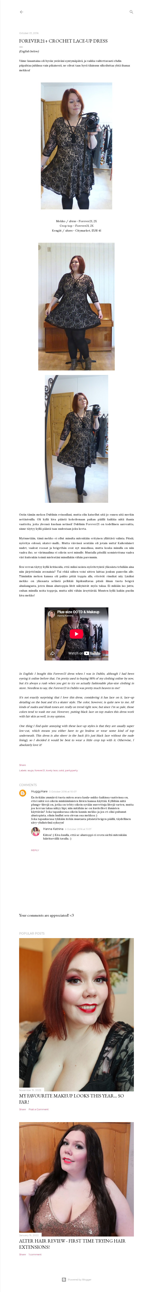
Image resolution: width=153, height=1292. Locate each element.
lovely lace (52, 770)
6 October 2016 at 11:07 (78, 829)
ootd (61, 770)
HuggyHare (39, 791)
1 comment (35, 1254)
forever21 (40, 770)
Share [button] (22, 764)
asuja (30, 770)
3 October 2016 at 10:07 (63, 791)
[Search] (131, 11)
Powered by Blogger (79, 1279)
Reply (35, 850)
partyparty (71, 770)
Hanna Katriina (53, 829)
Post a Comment (39, 1109)
